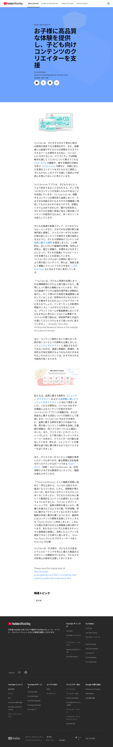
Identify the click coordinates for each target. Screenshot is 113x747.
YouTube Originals (33, 701)
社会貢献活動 (90, 698)
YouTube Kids (32, 692)
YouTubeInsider (91, 662)
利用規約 (62, 740)
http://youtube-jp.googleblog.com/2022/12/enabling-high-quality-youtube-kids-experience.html (55, 575)
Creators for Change (93, 689)
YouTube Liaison (72, 656)
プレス (10, 694)
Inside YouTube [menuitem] (82, 3)
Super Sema (40, 163)
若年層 (39, 600)
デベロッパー (51, 694)
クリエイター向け (72, 694)
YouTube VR (70, 724)
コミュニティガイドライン (47, 345)
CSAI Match (90, 694)
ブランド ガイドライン (34, 740)
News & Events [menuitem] (33, 3)
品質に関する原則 (43, 242)
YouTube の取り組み (15, 702)
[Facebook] (25, 672)
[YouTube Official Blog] (13, 3)
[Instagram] (19, 672)
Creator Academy (72, 698)
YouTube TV (90, 653)
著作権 (49, 737)
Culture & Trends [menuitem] (67, 3)
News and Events (42, 25)
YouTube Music (91, 657)
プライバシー (50, 740)
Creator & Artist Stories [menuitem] (49, 3)
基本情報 (11, 689)
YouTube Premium (34, 705)
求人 (9, 698)
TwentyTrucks (48, 166)
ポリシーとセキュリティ (34, 737)
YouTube (69, 631)
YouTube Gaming (92, 649)
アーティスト (70, 689)
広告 (48, 689)
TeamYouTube (91, 644)
